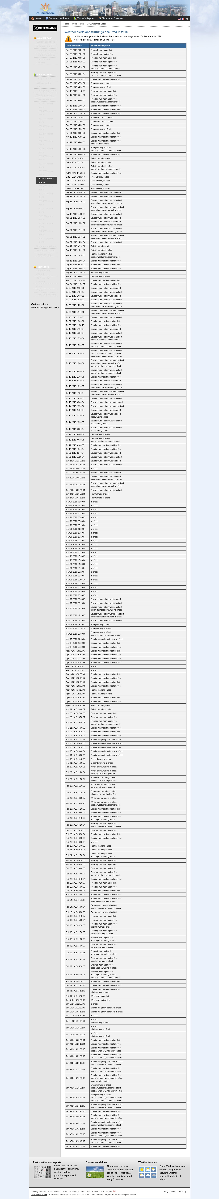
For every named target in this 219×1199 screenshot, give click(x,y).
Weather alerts (78, 24)
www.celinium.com (39, 1195)
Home (66, 24)
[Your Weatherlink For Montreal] (109, 15)
